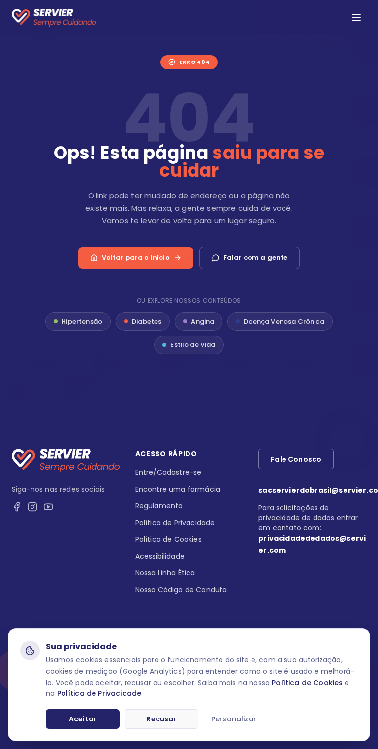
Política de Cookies (307, 682)
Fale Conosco (296, 459)
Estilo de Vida (192, 344)
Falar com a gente (255, 257)
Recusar (161, 719)
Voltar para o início (136, 257)
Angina (202, 321)
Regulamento (159, 506)
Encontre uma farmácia (177, 489)
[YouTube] (48, 507)
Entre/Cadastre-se (168, 472)
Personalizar (233, 719)
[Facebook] (17, 507)
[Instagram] (32, 507)
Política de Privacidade (99, 693)
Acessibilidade (160, 556)
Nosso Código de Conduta (181, 589)
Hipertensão (82, 321)
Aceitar (82, 719)
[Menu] (356, 18)
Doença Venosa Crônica (284, 321)
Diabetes (146, 321)
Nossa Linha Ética (165, 573)
